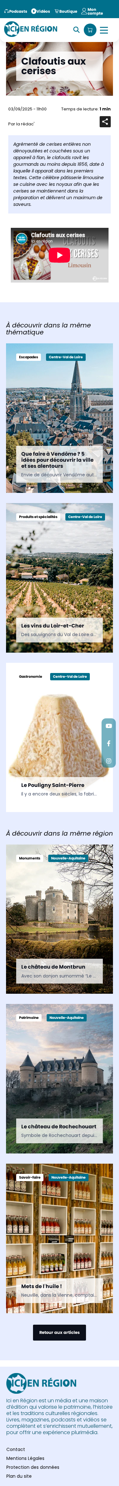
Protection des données (32, 1467)
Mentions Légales (25, 1458)
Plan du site (19, 1476)
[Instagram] (109, 761)
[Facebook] (109, 743)
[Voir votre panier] (90, 30)
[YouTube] (109, 725)
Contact (15, 1449)
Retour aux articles (59, 1332)
